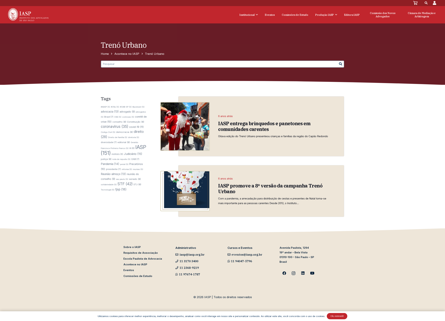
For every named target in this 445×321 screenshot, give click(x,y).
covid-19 (136, 127)
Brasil (108, 116)
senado (135, 179)
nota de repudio (121, 159)
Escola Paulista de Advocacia (142, 258)
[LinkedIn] (303, 273)
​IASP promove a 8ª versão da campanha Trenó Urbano (270, 188)
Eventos (128, 270)
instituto (117, 154)
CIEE (117, 117)
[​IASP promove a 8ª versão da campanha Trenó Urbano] (185, 191)
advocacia (110, 111)
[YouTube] (312, 273)
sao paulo (122, 179)
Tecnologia (107, 190)
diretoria (133, 137)
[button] (426, 3)
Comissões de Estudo (137, 276)
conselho (119, 121)
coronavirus (114, 126)
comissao (128, 117)
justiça (106, 159)
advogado (127, 111)
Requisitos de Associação (140, 252)
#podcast (138, 107)
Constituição (135, 121)
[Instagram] (293, 273)
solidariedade (109, 184)
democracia (124, 132)
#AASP (105, 107)
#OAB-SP (126, 107)
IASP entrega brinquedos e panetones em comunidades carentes (264, 126)
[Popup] (434, 3)
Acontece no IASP (135, 264)
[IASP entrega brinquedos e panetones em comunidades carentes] (185, 126)
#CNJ (115, 107)
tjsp (120, 189)
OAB (135, 159)
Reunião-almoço (113, 174)
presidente (113, 169)
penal (124, 164)
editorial (124, 142)
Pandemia (110, 164)
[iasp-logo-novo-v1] (28, 15)
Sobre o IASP (132, 247)
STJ (137, 184)
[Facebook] (284, 273)
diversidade (109, 142)
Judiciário (133, 154)
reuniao (138, 169)
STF (125, 184)
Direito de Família (117, 137)
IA (132, 148)
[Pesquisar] (340, 64)
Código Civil (108, 132)
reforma (127, 169)
